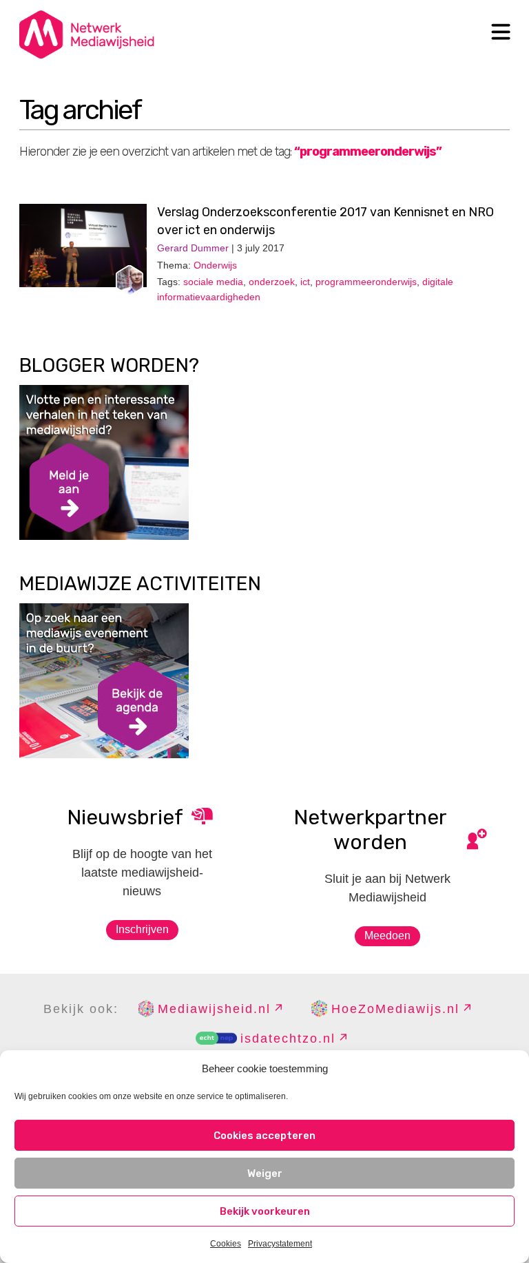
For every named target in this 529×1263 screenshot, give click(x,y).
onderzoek (272, 281)
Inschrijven (142, 929)
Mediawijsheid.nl (214, 1009)
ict (305, 281)
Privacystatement (280, 1244)
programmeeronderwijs (366, 281)
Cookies (225, 1244)
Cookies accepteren (264, 1135)
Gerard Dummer (193, 247)
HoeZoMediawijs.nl (395, 1009)
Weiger (264, 1173)
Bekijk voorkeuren (265, 1211)
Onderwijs (215, 265)
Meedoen (387, 935)
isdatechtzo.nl (287, 1038)
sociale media (213, 281)
